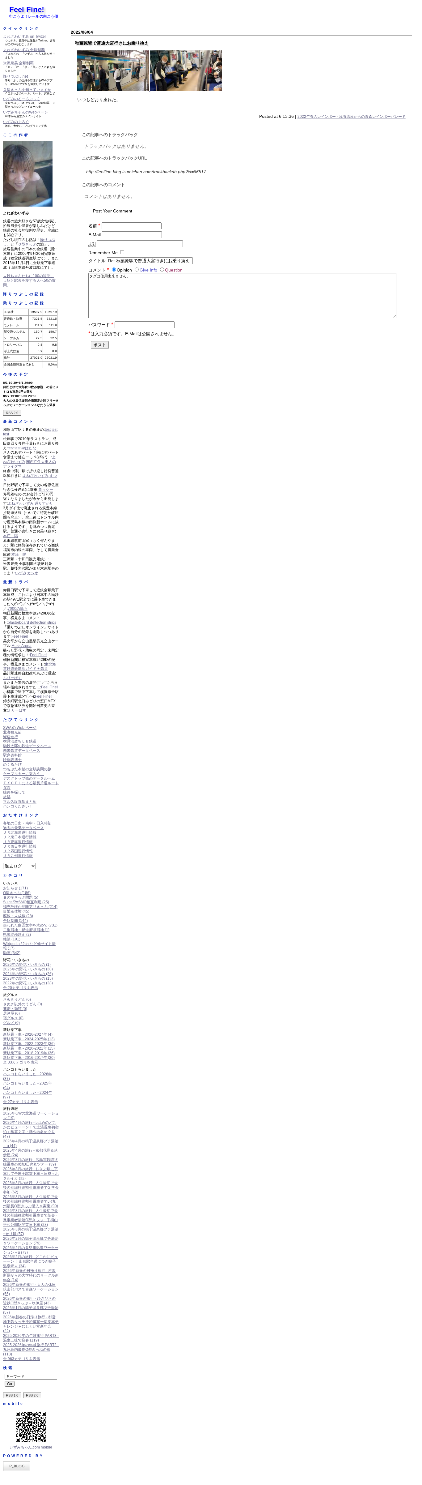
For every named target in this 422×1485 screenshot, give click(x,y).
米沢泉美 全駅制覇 (18, 63)
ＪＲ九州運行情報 (18, 856)
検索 (8, 1368)
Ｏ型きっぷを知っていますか (27, 90)
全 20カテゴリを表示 (20, 988)
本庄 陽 (10, 536)
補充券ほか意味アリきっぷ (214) (30, 907)
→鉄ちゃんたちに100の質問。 (28, 276)
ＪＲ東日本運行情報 (19, 837)
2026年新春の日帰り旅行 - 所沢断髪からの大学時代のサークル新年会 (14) (31, 1275)
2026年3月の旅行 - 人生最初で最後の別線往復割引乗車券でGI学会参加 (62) (31, 1187)
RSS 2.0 (12, 413)
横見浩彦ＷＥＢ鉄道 (19, 741)
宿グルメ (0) (13, 1018)
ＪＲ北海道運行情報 (19, 832)
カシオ (32, 573)
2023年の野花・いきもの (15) (28, 978)
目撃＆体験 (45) (16, 911)
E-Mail (94, 234)
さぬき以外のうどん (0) (22, 1004)
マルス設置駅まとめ (19, 801)
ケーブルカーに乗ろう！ (23, 774)
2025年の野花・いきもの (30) (28, 969)
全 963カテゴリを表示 (21, 1359)
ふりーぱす (12, 678)
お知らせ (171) (15, 888)
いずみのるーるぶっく (21, 99)
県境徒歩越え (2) (17, 934)
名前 (94, 225)
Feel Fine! (26, 9)
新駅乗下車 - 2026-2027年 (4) (28, 1034)
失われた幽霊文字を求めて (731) (30, 925)
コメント (98, 269)
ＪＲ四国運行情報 (18, 851)
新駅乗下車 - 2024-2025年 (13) (29, 1039)
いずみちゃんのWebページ (25, 112)
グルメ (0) (11, 1023)
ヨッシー (45, 489)
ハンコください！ (18, 806)
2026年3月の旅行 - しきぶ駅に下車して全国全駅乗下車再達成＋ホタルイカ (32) (31, 1173)
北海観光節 (12, 732)
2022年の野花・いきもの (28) (28, 983)
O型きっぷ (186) (17, 893)
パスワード (100, 324)
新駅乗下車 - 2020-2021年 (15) (29, 1048)
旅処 (7, 797)
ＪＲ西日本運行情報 (19, 846)
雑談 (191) (11, 939)
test (48, 429)
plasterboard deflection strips (32, 622)
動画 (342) (11, 953)
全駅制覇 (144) (15, 920)
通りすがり (44, 503)
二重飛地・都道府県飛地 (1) (26, 930)
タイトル (97, 260)
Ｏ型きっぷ (27, 244)
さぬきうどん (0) (17, 999)
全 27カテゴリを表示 (20, 1102)
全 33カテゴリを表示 (20, 1062)
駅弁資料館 (12, 755)
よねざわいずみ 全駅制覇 (24, 50)
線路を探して (14, 792)
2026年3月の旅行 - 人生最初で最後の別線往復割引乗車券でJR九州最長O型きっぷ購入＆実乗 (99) (30, 1201)
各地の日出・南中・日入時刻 (27, 823)
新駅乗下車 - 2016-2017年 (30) (29, 1057)
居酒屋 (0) (11, 1013)
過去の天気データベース (23, 828)
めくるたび (12, 764)
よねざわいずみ (36, 475)
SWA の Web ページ (19, 728)
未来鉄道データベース (21, 750)
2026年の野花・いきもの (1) (27, 964)
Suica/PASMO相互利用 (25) (26, 902)
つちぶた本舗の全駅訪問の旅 (27, 769)
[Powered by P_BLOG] (16, 1470)
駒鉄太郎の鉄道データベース (27, 746)
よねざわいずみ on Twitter (24, 36)
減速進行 (10, 737)
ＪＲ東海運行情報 (18, 842)
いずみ (20, 573)
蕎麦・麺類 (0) (15, 1009)
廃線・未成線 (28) (18, 916)
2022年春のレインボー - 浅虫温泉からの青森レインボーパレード (352, 116)
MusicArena (21, 646)
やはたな (28, 448)
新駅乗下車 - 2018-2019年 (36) (29, 1053)
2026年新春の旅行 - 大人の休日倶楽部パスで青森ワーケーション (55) (31, 1289)
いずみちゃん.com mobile (31, 1447)
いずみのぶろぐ (16, 122)
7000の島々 (17, 608)
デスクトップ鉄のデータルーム (29, 778)
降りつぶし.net (15, 76)
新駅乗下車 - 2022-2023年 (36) (29, 1044)
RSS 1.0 (12, 1395)
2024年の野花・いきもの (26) (28, 974)
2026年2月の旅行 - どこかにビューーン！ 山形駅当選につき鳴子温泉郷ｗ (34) (30, 1261)
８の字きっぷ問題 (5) (20, 897)
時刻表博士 (12, 760)
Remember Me (103, 252)
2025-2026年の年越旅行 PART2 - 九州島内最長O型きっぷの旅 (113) (31, 1349)
